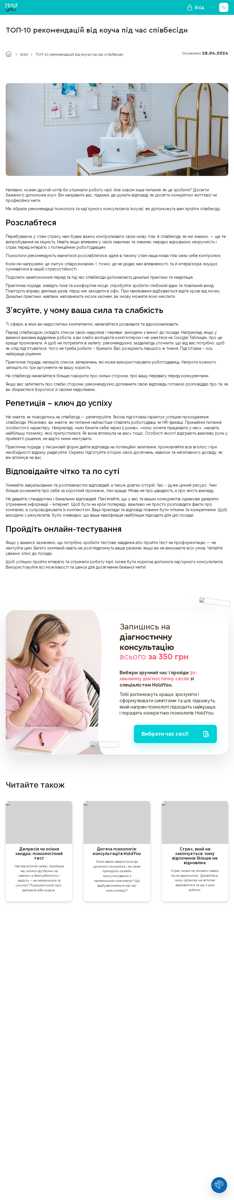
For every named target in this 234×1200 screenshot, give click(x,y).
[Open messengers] (219, 1185)
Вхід (199, 7)
